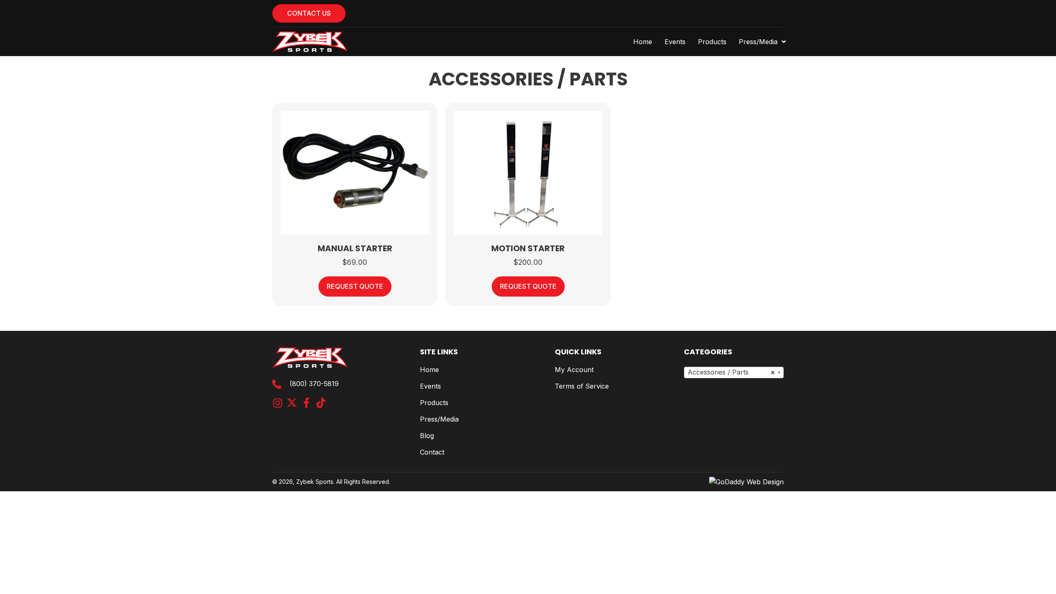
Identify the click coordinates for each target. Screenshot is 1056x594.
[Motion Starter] (528, 172)
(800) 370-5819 (314, 384)
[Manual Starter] (354, 172)
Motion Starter (528, 248)
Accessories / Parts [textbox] (731, 372)
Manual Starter (355, 248)
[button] (277, 403)
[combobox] (734, 372)
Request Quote (355, 286)
